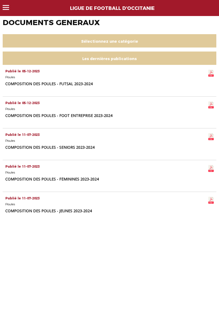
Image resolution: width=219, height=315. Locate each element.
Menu (8, 7)
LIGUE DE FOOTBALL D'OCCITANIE (112, 8)
